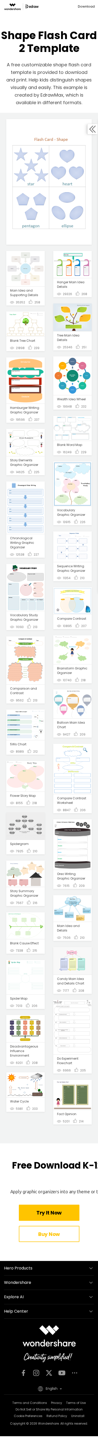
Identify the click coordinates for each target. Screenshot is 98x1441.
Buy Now (49, 1234)
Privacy (56, 1403)
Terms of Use (76, 1403)
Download (86, 6)
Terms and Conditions (29, 1403)
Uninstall (77, 1416)
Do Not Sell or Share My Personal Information (49, 1409)
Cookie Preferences (28, 1416)
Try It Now (49, 1212)
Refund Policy (56, 1416)
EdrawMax (51, 95)
